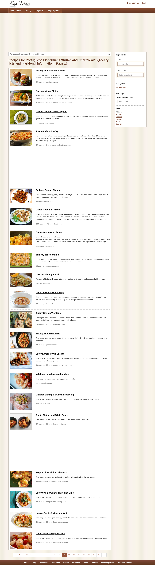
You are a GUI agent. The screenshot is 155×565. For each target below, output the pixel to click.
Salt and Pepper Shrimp (48, 190)
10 (59, 555)
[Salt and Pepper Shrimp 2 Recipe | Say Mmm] (21, 196)
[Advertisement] (77, 31)
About (26, 563)
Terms (85, 563)
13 (74, 555)
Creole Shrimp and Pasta (49, 232)
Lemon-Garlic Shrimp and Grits (52, 513)
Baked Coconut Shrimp (48, 210)
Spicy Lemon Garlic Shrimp (50, 354)
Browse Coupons (125, 563)
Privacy (95, 563)
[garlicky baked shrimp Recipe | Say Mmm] (21, 260)
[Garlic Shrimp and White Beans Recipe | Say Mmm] (21, 422)
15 (84, 555)
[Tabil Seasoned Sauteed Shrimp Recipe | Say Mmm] (21, 381)
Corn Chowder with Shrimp (50, 292)
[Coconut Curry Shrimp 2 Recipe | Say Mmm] (21, 98)
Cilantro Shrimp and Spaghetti (51, 111)
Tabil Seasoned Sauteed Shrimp (52, 374)
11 (64, 555)
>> (104, 555)
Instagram (55, 563)
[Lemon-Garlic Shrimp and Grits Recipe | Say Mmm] (21, 520)
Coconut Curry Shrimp (47, 91)
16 (89, 555)
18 (99, 555)
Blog (34, 563)
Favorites (76, 563)
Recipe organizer (53, 11)
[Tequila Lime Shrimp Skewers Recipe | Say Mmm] (21, 479)
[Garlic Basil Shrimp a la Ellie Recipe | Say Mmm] (21, 540)
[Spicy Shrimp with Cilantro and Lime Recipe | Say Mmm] (21, 499)
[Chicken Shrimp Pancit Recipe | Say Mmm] (21, 280)
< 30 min (119, 117)
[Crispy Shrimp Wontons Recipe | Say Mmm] (21, 319)
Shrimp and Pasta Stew (48, 333)
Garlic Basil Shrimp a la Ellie (50, 533)
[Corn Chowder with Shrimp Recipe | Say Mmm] (21, 299)
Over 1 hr (119, 124)
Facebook (44, 563)
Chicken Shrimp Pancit (48, 274)
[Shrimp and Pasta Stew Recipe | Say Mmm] (21, 340)
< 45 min (119, 119)
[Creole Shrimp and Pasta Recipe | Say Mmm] (21, 238)
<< (26, 555)
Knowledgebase (107, 563)
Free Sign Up (133, 3)
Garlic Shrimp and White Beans (52, 415)
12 (69, 555)
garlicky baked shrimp (47, 255)
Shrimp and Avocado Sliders (50, 71)
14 (79, 555)
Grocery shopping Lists (34, 11)
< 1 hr (118, 122)
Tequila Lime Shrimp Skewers (51, 472)
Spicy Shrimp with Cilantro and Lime (55, 493)
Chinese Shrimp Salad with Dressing (55, 395)
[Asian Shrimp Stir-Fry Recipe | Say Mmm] (21, 138)
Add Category (121, 87)
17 (94, 555)
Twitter (66, 563)
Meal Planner (15, 11)
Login (144, 3)
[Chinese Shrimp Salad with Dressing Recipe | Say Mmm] (21, 401)
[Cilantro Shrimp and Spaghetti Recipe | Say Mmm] (21, 117)
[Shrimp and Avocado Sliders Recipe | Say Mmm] (21, 77)
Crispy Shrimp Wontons (48, 313)
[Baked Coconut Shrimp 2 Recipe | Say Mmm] (21, 216)
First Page (19, 555)
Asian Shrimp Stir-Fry (47, 131)
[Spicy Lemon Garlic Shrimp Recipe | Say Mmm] (21, 360)
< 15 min (119, 114)
